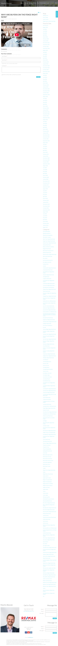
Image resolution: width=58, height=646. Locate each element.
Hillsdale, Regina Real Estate (48, 357)
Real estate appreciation (47, 454)
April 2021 (45, 150)
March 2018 (45, 221)
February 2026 (46, 38)
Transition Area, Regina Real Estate (49, 547)
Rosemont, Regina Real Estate (49, 509)
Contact (52, 3)
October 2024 (46, 69)
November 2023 (46, 90)
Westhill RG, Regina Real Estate (49, 576)
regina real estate (46, 487)
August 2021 (45, 142)
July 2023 (45, 98)
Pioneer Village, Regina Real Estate (49, 443)
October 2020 (46, 161)
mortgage (45, 420)
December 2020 (46, 158)
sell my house (45, 523)
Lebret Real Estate (46, 397)
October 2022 (46, 115)
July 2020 (45, 167)
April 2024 (45, 81)
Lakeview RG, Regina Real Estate (49, 390)
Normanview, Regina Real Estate (49, 430)
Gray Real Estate (46, 345)
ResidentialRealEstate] (47, 500)
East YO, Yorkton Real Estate (48, 305)
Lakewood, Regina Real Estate (49, 392)
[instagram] (31, 632)
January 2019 (45, 202)
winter (44, 588)
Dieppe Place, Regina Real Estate (49, 289)
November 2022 (46, 113)
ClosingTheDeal (46, 276)
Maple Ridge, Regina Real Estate (49, 408)
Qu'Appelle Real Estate (47, 450)
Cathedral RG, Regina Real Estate (49, 267)
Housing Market (46, 367)
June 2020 (45, 169)
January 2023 (45, 109)
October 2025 (46, 46)
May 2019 (45, 194)
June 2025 (45, 54)
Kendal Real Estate (46, 380)
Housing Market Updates (48, 369)
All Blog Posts (45, 15)
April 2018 (45, 219)
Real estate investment (47, 458)
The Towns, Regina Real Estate (49, 539)
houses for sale (46, 365)
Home (22, 3)
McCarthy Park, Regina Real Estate (49, 412)
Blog (38, 3)
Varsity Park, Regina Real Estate (49, 556)
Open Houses (45, 19)
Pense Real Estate (46, 439)
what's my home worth (47, 578)
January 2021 (45, 156)
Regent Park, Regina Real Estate (49, 470)
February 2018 (46, 223)
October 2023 (46, 92)
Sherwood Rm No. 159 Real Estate (49, 528)
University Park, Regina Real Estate (49, 552)
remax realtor (45, 493)
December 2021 (46, 134)
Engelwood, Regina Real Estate (49, 319)
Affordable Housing (46, 237)
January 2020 (45, 179)
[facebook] (26, 632)
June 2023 (45, 100)
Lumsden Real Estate (47, 404)
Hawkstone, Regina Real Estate (49, 353)
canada (44, 266)
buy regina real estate (47, 262)
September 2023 (46, 94)
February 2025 (46, 61)
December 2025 (46, 42)
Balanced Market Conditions (48, 246)
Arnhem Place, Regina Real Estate (49, 242)
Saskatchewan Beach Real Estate (49, 517)
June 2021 (45, 146)
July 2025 (45, 52)
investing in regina (46, 375)
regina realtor (45, 489)
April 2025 (45, 58)
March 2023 (45, 106)
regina (44, 472)
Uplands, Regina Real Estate (48, 554)
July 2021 (45, 144)
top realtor (45, 543)
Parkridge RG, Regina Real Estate (49, 434)
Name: (42, 609)
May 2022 (45, 125)
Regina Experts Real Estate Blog (49, 21)
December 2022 (46, 111)
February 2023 (46, 108)
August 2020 (45, 165)
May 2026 (45, 33)
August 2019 (45, 188)
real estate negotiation (47, 462)
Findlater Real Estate (47, 323)
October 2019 (46, 184)
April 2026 (45, 35)
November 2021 (46, 136)
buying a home (45, 264)
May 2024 (45, 79)
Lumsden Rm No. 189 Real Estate (49, 406)
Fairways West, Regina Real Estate (49, 321)
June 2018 (45, 215)
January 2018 (45, 225)
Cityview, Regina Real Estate (48, 274)
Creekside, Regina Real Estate (49, 283)
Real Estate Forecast (47, 456)
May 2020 (45, 171)
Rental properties (46, 497)
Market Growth (46, 410)
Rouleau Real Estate (47, 513)
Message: (42, 613)
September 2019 (46, 186)
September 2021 (46, 140)
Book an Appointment (44, 3)
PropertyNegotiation (47, 448)
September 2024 (46, 71)
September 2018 (46, 209)
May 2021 (45, 148)
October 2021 (46, 138)
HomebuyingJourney (47, 361)
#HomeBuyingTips (46, 231)
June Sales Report (46, 378)
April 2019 (45, 196)
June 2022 (45, 123)
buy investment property (48, 260)
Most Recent (45, 25)
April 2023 (45, 104)
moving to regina (46, 425)
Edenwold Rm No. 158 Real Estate (49, 311)
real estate (45, 452)
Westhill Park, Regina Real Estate (49, 574)
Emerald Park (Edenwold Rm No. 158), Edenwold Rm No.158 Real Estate (49, 314)
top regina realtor (46, 545)
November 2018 (46, 206)
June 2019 (45, 192)
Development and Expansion (48, 287)
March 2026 (45, 36)
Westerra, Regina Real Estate (48, 572)
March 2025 (45, 60)
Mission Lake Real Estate (48, 415)
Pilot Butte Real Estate (47, 441)
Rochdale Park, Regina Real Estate (49, 507)
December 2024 (46, 65)
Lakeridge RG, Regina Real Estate (49, 388)
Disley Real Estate (46, 291)
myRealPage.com (30, 637)
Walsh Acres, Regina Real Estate (49, 563)
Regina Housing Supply (47, 481)
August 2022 (45, 119)
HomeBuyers (45, 359)
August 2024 (45, 73)
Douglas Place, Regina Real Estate (49, 296)
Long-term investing (47, 399)
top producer (45, 541)
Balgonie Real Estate (47, 248)
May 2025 (45, 56)
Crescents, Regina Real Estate (49, 285)
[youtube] (28, 632)
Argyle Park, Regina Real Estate (49, 241)
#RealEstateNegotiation (47, 235)
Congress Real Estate (47, 278)
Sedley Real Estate (46, 519)
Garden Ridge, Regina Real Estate (49, 329)
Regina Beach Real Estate (48, 473)
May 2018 (45, 217)
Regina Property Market (47, 485)
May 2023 (45, 102)
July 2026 (45, 29)
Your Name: (4, 56)
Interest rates (45, 371)
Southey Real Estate (47, 532)
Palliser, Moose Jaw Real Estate (49, 432)
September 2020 (46, 163)
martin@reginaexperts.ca (29, 611)
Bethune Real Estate (47, 252)
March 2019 (45, 198)
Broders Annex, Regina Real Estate (49, 254)
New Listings (45, 17)
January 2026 (45, 40)
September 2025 (46, 48)
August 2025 (45, 50)
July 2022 (45, 121)
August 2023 (45, 96)
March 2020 (45, 175)
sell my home (45, 521)
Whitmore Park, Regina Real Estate (49, 582)
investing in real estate (47, 373)
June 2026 (45, 31)
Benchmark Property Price (48, 250)
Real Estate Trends (46, 466)
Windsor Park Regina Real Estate (49, 584)
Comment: (4, 65)
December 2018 (46, 204)
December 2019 (46, 181)
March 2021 (45, 152)
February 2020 (46, 177)
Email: (42, 611)
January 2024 (45, 86)
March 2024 (45, 83)
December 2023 (46, 88)
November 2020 (46, 159)
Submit (38, 76)
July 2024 (45, 75)
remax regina (45, 495)
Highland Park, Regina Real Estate (49, 355)
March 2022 (45, 129)
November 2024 (46, 67)
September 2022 (46, 117)
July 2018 (45, 213)
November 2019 (46, 183)
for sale (44, 327)
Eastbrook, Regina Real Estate (49, 307)
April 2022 (45, 127)
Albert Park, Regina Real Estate (49, 239)
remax (44, 491)
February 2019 (46, 200)
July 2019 (45, 190)
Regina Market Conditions (48, 483)
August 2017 (45, 227)
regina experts (45, 475)
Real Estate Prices (46, 464)
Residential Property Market (48, 498)
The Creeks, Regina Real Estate (49, 537)
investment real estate (47, 376)
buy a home (45, 258)
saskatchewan (45, 515)
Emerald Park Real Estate (48, 317)
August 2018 (45, 211)
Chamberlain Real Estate (48, 269)
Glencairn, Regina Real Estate (48, 344)
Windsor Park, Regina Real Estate (49, 586)
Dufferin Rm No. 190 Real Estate (49, 301)
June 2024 (45, 77)
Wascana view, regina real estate (49, 568)
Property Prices (46, 447)
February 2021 (46, 154)
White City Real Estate (47, 580)
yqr (43, 596)
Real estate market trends (48, 460)
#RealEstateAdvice (46, 233)
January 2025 (45, 63)
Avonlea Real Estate (47, 244)
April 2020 (45, 173)
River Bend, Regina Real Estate (49, 502)
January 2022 (45, 133)
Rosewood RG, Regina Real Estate (49, 511)
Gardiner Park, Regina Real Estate (49, 334)
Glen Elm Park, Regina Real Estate (49, 339)
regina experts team (47, 477)
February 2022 (46, 131)
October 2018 (46, 208)
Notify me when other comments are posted (11, 74)
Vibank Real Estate (46, 558)
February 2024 (46, 85)
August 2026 (45, 27)
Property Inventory (47, 445)
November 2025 (46, 44)
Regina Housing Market (47, 479)
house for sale (45, 363)
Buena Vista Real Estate (47, 256)
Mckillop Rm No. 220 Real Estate (49, 413)
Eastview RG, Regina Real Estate (49, 309)
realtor (44, 468)
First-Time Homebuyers (47, 325)
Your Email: (4, 60)
